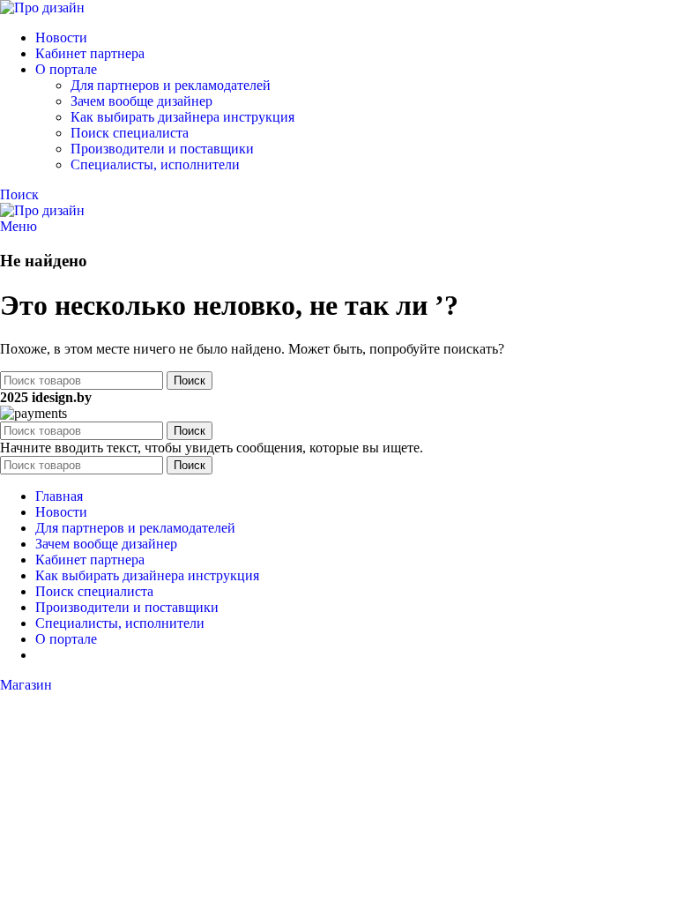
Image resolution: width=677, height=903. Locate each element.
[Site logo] (42, 7)
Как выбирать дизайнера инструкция (182, 116)
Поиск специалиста (130, 132)
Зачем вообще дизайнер (141, 100)
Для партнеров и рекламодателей (171, 85)
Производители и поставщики (162, 148)
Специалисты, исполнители (155, 164)
